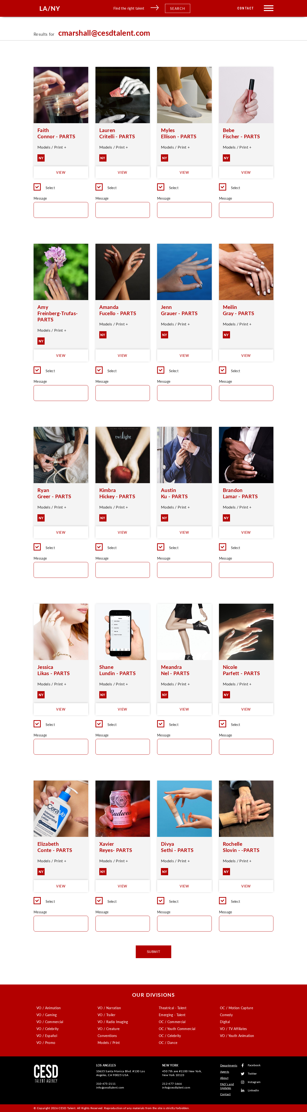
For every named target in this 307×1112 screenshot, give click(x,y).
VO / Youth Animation (237, 1035)
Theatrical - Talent (172, 1007)
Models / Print (109, 1042)
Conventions (107, 1035)
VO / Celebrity (47, 1028)
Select (50, 187)
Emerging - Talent (172, 1014)
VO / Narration (109, 1007)
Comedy (226, 1014)
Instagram (254, 1082)
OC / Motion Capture (236, 1007)
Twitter (252, 1074)
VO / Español (46, 1035)
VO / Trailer (106, 1014)
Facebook (254, 1065)
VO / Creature (108, 1028)
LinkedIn (253, 1090)
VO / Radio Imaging (113, 1021)
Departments (228, 1065)
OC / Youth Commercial (177, 1028)
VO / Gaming (46, 1014)
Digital (225, 1021)
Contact (245, 8)
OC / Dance (168, 1042)
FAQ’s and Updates (227, 1086)
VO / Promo (45, 1042)
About (224, 1078)
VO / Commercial (49, 1021)
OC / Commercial (172, 1021)
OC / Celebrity (170, 1035)
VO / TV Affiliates (233, 1028)
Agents (224, 1072)
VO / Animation (48, 1007)
